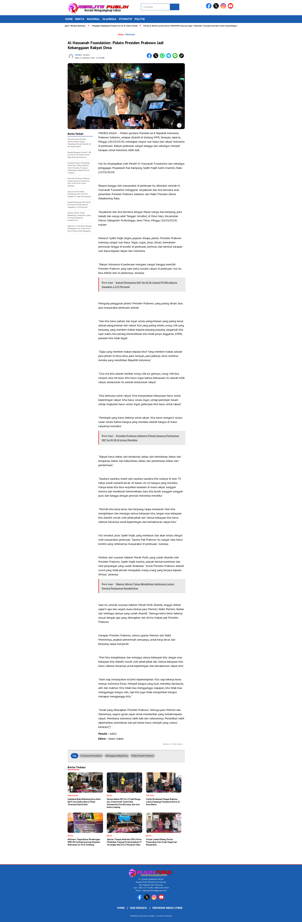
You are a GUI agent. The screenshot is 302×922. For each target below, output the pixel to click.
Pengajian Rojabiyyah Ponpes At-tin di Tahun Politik (96, 26)
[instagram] (224, 8)
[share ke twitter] (156, 57)
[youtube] (231, 8)
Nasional (93, 19)
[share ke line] (176, 57)
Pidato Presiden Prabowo (142, 755)
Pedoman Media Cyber (167, 908)
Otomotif (125, 19)
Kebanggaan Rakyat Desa (117, 755)
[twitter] (216, 8)
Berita (79, 19)
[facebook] (209, 8)
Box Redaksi (138, 908)
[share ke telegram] (169, 57)
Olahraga (109, 19)
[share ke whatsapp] (163, 57)
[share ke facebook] (150, 57)
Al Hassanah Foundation (91, 755)
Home (69, 19)
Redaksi (78, 55)
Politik (140, 19)
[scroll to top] (290, 917)
